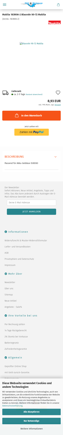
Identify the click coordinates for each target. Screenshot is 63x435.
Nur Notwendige (31, 421)
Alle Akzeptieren (31, 412)
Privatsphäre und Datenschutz (19, 259)
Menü (4, 4)
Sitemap (9, 294)
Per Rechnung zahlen (15, 324)
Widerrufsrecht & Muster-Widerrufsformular (26, 240)
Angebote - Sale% (13, 307)
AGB (6, 253)
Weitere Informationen (31, 428)
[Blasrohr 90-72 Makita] (31, 43)
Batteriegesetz (12, 343)
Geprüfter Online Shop (15, 366)
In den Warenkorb (31, 115)
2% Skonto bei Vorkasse (16, 336)
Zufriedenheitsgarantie (16, 349)
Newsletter (10, 282)
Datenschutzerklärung (12, 406)
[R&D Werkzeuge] (31, 4)
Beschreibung (14, 156)
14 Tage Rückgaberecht (16, 330)
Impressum (10, 265)
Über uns (9, 288)
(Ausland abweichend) (34, 94)
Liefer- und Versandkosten (17, 246)
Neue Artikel (11, 301)
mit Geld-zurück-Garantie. (17, 372)
